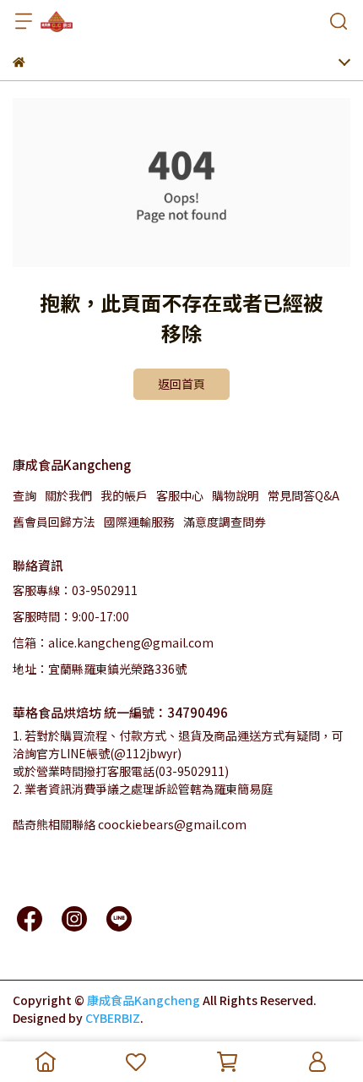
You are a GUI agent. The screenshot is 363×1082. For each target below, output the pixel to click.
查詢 (24, 495)
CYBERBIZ (112, 1017)
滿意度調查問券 (224, 521)
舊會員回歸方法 (54, 521)
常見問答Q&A (303, 495)
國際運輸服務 (139, 521)
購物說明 (235, 495)
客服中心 (179, 495)
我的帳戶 (124, 495)
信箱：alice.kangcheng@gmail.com (113, 642)
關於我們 (68, 495)
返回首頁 (181, 383)
